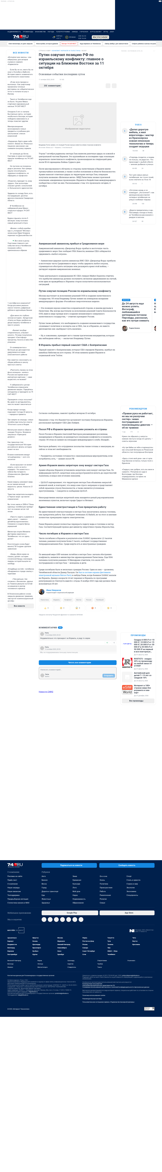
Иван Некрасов (53, 590)
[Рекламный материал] (100, 37)
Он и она (103, 876)
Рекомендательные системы (92, 999)
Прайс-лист (12, 880)
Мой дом (76, 891)
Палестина (45, 600)
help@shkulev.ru (23, 995)
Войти (47, 676)
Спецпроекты (132, 895)
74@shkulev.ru (33, 992)
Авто (44, 876)
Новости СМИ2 (46, 691)
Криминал (77, 880)
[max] (62, 919)
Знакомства (40, 32)
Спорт (129, 876)
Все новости (21, 52)
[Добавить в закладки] (108, 85)
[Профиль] (153, 37)
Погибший (100, 600)
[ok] (56, 919)
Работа (103, 891)
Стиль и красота (133, 880)
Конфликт (68, 600)
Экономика (131, 891)
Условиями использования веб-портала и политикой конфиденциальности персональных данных (115, 987)
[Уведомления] (147, 37)
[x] (68, 919)
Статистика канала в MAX (18, 903)
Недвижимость (14, 32)
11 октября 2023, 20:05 (46, 79)
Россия (88, 600)
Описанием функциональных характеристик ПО (98, 985)
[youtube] (74, 919)
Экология (131, 888)
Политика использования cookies (93, 995)
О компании (12, 884)
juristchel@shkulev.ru (62, 993)
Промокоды (28, 32)
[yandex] (81, 919)
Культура (76, 884)
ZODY (112, 32)
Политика (104, 884)
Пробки (71, 37)
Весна (44, 884)
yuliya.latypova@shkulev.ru (130, 975)
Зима (75, 876)
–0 (114, 643)
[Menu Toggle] (9, 37)
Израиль (56, 600)
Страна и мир (132, 884)
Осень (102, 880)
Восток (78, 600)
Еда (43, 895)
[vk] (50, 919)
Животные (46, 899)
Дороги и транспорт (50, 891)
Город (44, 888)
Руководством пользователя (92, 984)
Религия (103, 899)
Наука (75, 895)
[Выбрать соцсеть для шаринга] (114, 85)
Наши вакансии (14, 891)
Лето (75, 888)
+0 (107, 643)
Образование (78, 903)
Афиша (75, 32)
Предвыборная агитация (17, 899)
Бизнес (45, 880)
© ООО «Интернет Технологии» (18, 1009)
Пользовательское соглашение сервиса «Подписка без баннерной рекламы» (108, 1002)
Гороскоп (84, 32)
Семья (102, 903)
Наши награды (13, 888)
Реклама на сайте (14, 876)
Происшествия (106, 888)
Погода (51, 32)
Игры (106, 32)
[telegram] (44, 919)
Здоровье (46, 903)
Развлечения (105, 895)
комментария (52, 86)
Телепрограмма (63, 32)
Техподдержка (13, 895)
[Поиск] (142, 37)
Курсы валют (96, 32)
